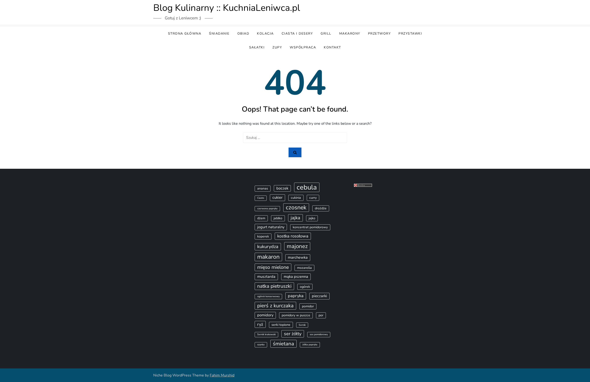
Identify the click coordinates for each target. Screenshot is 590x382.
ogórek (305, 286)
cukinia (296, 197)
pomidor (308, 306)
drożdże (321, 208)
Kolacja (265, 33)
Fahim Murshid (222, 375)
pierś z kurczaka (275, 305)
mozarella (304, 268)
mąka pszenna (296, 276)
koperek (263, 236)
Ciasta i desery (297, 33)
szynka (261, 344)
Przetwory (379, 33)
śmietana (283, 343)
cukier (277, 197)
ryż (260, 324)
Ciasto (260, 198)
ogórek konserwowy (268, 296)
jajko (312, 218)
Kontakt (332, 47)
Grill (326, 33)
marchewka (298, 257)
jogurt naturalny (270, 227)
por (321, 315)
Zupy (277, 47)
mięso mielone (273, 267)
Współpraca (303, 47)
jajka (295, 218)
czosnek (296, 207)
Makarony (349, 33)
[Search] (295, 152)
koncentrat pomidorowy (310, 227)
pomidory (265, 315)
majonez (297, 246)
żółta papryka (309, 344)
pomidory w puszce (296, 315)
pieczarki (319, 296)
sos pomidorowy (319, 334)
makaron (268, 257)
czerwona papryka (267, 208)
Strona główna (184, 33)
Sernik (302, 325)
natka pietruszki (274, 286)
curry (313, 197)
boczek (282, 188)
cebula (307, 187)
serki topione (280, 325)
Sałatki (257, 47)
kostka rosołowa (292, 236)
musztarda (266, 276)
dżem (261, 218)
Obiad (243, 33)
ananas (262, 188)
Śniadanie (219, 33)
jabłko (278, 218)
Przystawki (410, 33)
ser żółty (292, 334)
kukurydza (267, 246)
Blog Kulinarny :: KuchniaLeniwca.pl (226, 8)
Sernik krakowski (266, 334)
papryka (296, 296)
